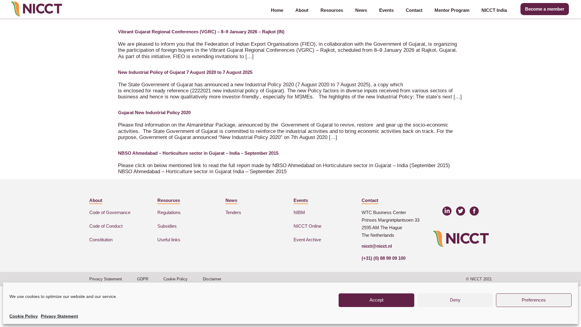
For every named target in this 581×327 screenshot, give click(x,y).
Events (386, 10)
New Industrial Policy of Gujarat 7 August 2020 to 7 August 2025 (185, 72)
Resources (331, 10)
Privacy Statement (59, 316)
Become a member (544, 9)
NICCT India (494, 10)
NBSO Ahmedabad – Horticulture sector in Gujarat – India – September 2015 (198, 153)
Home (277, 10)
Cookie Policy (23, 316)
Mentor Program (452, 10)
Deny (455, 299)
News (361, 10)
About (301, 10)
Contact (414, 10)
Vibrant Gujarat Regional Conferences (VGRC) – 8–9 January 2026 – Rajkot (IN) (201, 31)
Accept (376, 299)
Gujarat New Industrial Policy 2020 (154, 112)
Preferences (534, 299)
